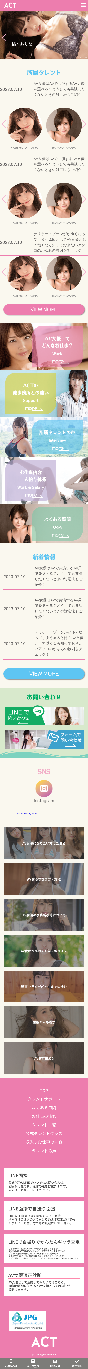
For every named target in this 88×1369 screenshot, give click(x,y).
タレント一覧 (44, 1125)
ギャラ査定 (33, 1366)
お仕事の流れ (44, 1116)
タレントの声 (44, 1151)
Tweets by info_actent (26, 813)
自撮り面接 (11, 1366)
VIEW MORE (44, 309)
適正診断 (77, 1366)
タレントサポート (44, 1099)
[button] (44, 843)
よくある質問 (44, 1108)
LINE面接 (55, 1366)
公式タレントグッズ (44, 1133)
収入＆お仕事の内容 (44, 1142)
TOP (44, 1090)
